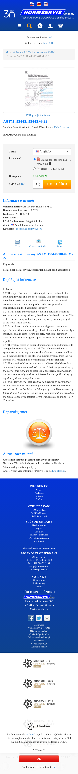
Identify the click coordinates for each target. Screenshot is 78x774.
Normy (39, 490)
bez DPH (48, 42)
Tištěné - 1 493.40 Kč (52, 168)
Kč (50, 37)
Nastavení (39, 749)
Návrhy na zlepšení (39, 631)
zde (53, 766)
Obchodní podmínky (39, 634)
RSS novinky (39, 583)
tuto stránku (58, 470)
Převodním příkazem (39, 538)
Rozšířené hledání (39, 513)
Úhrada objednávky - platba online (39, 548)
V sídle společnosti (39, 569)
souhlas (30, 734)
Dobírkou (39, 531)
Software (39, 496)
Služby (39, 499)
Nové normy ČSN (39, 643)
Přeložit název (61, 127)
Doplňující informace (40, 115)
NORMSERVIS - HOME (39, 628)
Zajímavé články (39, 646)
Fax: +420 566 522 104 (39, 563)
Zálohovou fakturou (39, 534)
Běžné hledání (39, 510)
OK (39, 758)
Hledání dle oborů (39, 516)
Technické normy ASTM (41, 52)
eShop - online (39, 557)
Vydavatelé (19, 52)
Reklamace (39, 640)
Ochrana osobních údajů (39, 637)
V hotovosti (39, 541)
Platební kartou (39, 525)
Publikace (39, 493)
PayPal (39, 528)
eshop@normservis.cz (39, 566)
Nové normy (39, 580)
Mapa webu (39, 625)
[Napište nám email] (47, 618)
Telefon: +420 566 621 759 (39, 560)
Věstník (39, 586)
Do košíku (57, 184)
